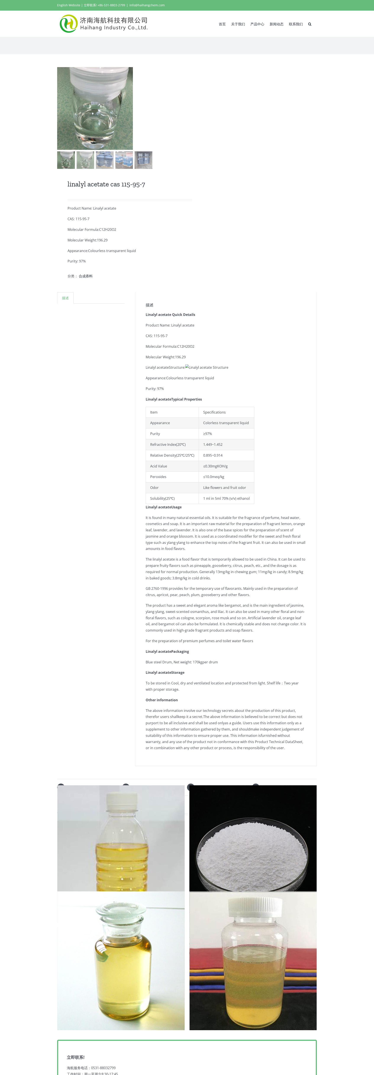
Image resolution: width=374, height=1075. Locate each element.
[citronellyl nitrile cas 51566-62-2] (121, 960)
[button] (309, 24)
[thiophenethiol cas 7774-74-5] (121, 854)
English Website (68, 5)
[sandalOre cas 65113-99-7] (253, 854)
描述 (65, 298)
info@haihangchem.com (147, 5)
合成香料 (86, 276)
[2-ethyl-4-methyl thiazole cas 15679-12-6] (253, 960)
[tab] (65, 298)
